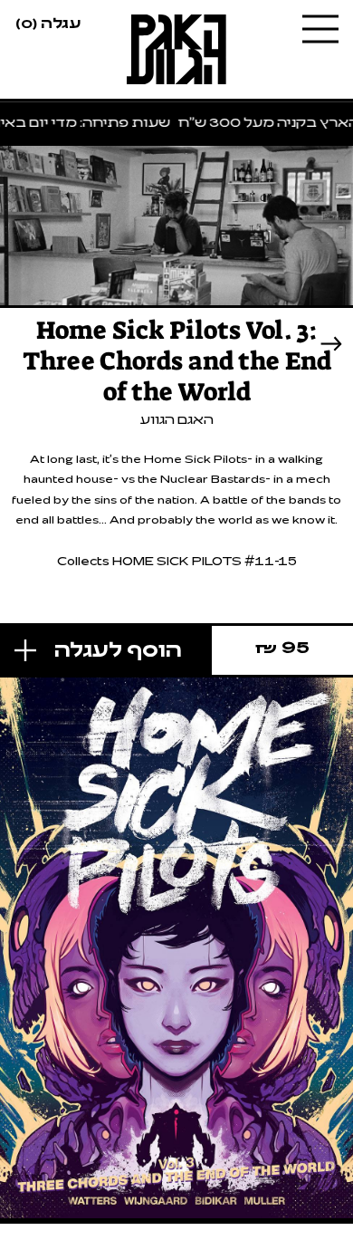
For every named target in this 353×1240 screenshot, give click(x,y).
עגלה (48, 22)
